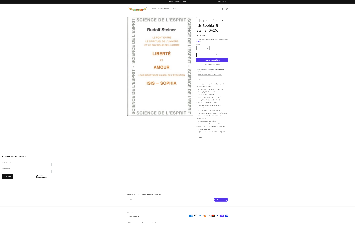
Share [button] (200, 137)
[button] (219, 9)
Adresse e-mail (7, 162)
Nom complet (6, 168)
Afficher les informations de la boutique (210, 74)
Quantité (198, 44)
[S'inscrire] (158, 200)
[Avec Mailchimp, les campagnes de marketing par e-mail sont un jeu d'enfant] (41, 178)
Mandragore (133, 222)
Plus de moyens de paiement (212, 64)
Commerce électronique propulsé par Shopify (147, 222)
